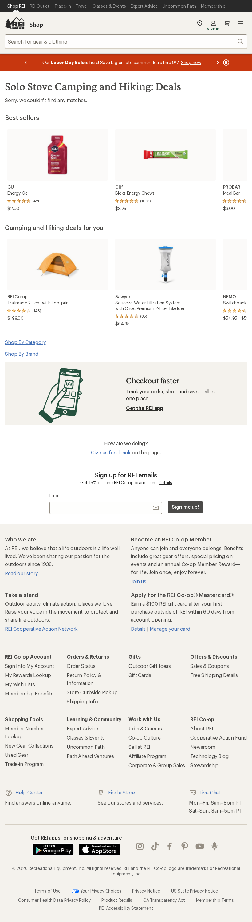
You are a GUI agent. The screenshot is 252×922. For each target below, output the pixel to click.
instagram (140, 846)
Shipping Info (82, 701)
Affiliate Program (147, 756)
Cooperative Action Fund (218, 737)
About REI (201, 728)
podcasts (215, 846)
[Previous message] (26, 62)
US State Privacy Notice (194, 890)
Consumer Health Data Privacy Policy (54, 900)
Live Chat (209, 792)
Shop (36, 24)
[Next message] (217, 62)
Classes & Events (85, 737)
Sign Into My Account (29, 666)
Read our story (21, 573)
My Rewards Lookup (28, 675)
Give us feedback (110, 452)
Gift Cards (139, 675)
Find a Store (121, 792)
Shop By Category (25, 342)
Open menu (240, 23)
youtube (200, 846)
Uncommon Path (86, 747)
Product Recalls (116, 900)
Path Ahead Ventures (90, 756)
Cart (227, 23)
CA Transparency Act (164, 900)
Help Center (29, 792)
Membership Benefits (29, 693)
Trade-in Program (24, 764)
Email (54, 495)
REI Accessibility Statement (126, 908)
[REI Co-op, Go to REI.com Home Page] (15, 23)
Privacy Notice (146, 890)
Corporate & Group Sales (156, 765)
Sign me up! (185, 507)
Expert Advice (82, 728)
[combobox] (126, 41)
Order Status (81, 666)
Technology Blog (209, 756)
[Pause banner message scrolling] (225, 62)
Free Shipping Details (214, 675)
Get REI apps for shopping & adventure (76, 837)
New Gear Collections (29, 745)
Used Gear (16, 755)
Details (165, 482)
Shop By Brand (21, 354)
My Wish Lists (20, 684)
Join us (138, 581)
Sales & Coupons (209, 666)
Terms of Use (47, 890)
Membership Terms (215, 900)
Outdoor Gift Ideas (149, 666)
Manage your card (170, 629)
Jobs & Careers (145, 728)
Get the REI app (144, 408)
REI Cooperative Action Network (41, 629)
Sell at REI (139, 747)
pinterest (185, 846)
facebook (170, 846)
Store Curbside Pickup (92, 692)
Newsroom (202, 747)
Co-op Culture (144, 737)
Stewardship (204, 765)
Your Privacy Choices (100, 890)
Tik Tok (155, 846)
